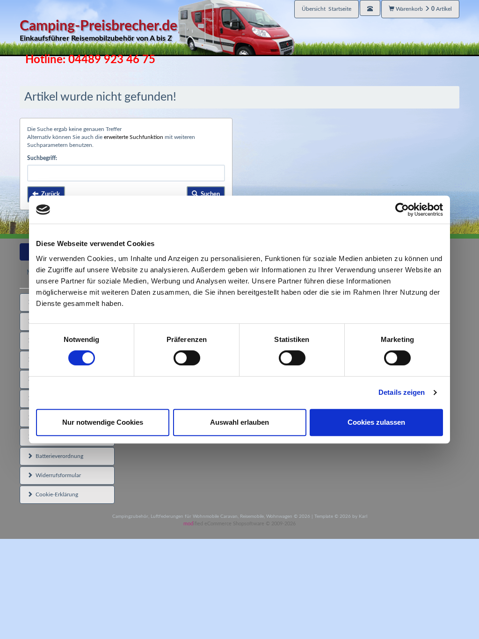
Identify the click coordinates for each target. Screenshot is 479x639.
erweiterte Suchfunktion (133, 137)
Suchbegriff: (42, 158)
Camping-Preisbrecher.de (98, 30)
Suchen (209, 194)
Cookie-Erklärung (55, 494)
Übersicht (326, 9)
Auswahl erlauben (239, 422)
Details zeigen (401, 392)
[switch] (187, 357)
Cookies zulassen (376, 422)
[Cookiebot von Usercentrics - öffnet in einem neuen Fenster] (402, 210)
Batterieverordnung (58, 456)
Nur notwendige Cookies (102, 422)
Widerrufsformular (57, 475)
